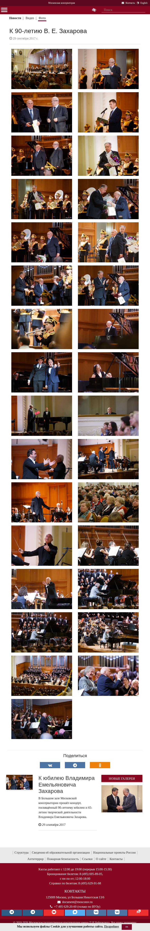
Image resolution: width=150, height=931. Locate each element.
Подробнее (111, 926)
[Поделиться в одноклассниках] (100, 765)
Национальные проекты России (114, 852)
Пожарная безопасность (63, 859)
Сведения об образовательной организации (61, 852)
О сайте (101, 859)
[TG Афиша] (33, 913)
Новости (15, 18)
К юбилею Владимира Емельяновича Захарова (66, 784)
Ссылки (87, 859)
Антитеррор (35, 859)
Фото (42, 18)
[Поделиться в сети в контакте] (50, 765)
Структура (21, 852)
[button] (104, 798)
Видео (30, 18)
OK (126, 927)
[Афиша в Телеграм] (138, 913)
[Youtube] (54, 913)
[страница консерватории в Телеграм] (12, 913)
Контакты (116, 859)
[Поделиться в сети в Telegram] (75, 765)
